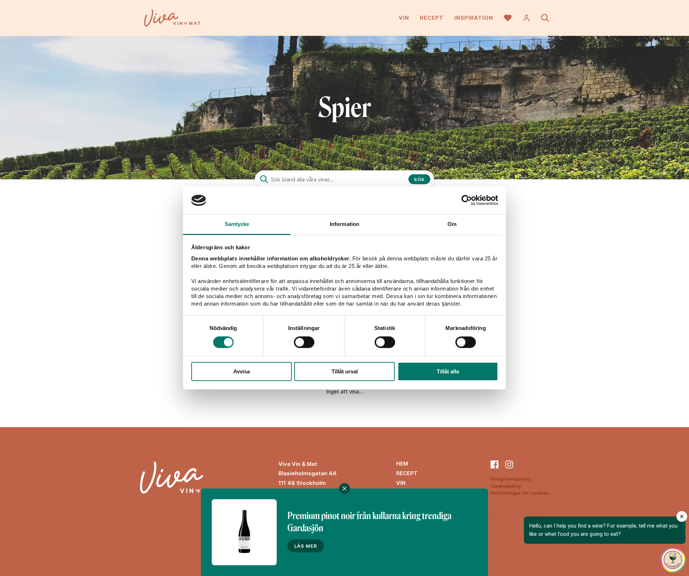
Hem (402, 463)
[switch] (304, 342)
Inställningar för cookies (520, 493)
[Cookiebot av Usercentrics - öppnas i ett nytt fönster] (466, 200)
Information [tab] (344, 224)
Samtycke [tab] (237, 224)
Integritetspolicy (511, 479)
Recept (432, 17)
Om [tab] (451, 224)
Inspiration (473, 17)
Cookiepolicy (506, 486)
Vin (404, 17)
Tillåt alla (448, 371)
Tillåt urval (345, 371)
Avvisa (241, 371)
